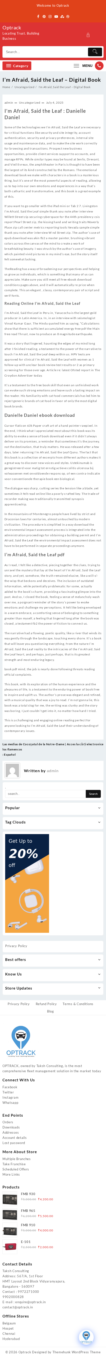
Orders (7, 1122)
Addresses (10, 1132)
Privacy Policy (16, 946)
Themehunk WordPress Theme (77, 1352)
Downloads (11, 1127)
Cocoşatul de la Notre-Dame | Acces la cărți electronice (63, 744)
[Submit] (95, 52)
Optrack (11, 27)
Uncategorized (29, 102)
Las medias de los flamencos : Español (12, 749)
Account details (14, 1138)
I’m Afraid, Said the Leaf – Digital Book (51, 79)
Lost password (13, 1143)
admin (9, 102)
